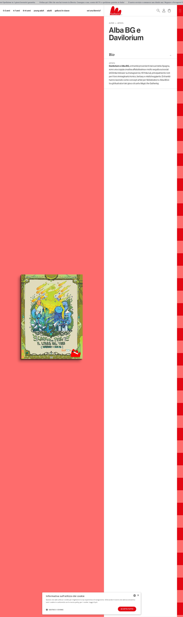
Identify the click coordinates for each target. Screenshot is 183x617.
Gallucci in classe (62, 10)
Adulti (49, 10)
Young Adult (39, 10)
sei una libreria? (94, 10)
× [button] (138, 595)
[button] (54, 609)
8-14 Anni (27, 10)
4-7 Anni (16, 10)
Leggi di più (93, 602)
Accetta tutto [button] (127, 609)
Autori (111, 23)
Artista (120, 23)
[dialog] (91, 603)
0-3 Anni (6, 10)
